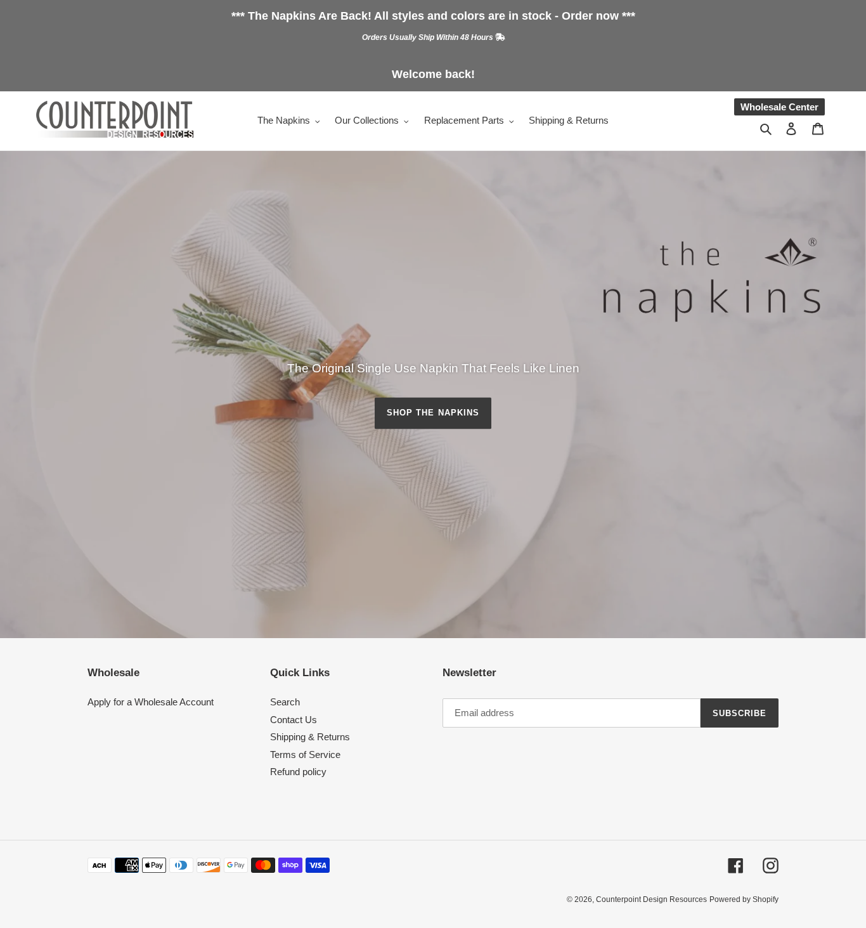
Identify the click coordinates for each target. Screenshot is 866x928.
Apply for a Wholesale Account (150, 701)
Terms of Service (305, 754)
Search (285, 701)
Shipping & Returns (310, 736)
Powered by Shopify (744, 899)
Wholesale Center (779, 106)
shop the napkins (433, 412)
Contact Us (293, 719)
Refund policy (298, 771)
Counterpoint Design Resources (651, 899)
